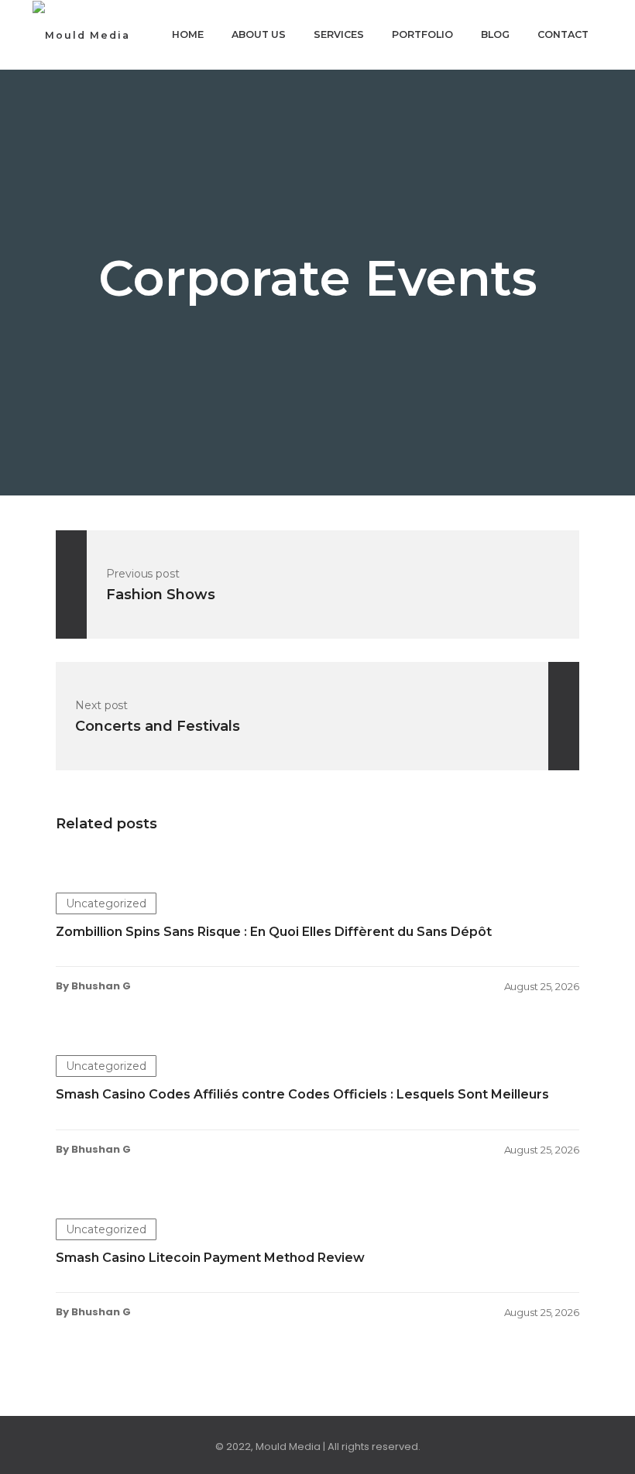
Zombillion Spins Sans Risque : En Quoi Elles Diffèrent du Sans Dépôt (274, 931)
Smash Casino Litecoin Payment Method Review (210, 1257)
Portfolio (422, 34)
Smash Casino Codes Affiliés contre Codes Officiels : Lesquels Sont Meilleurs (302, 1094)
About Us (259, 34)
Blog (495, 34)
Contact (563, 34)
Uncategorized (106, 903)
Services (339, 34)
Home (188, 34)
